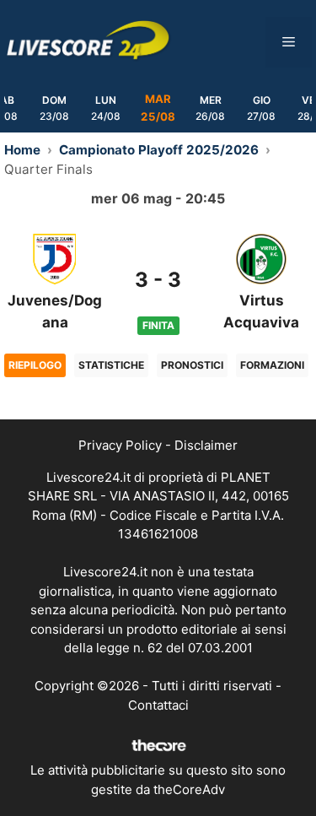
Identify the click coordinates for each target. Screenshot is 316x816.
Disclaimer (206, 445)
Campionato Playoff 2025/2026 (159, 150)
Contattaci (158, 705)
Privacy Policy (120, 445)
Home (22, 150)
